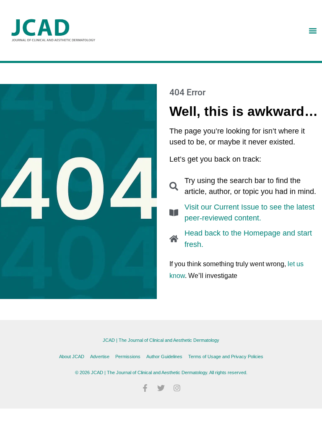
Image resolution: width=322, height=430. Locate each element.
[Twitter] (161, 388)
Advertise (99, 356)
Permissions (127, 356)
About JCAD (71, 356)
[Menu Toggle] (313, 30)
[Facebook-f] (145, 388)
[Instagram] (177, 388)
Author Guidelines (164, 356)
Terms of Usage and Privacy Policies (225, 356)
